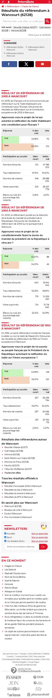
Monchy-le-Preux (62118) (16, 462)
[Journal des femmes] (13, 677)
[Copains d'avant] (13, 689)
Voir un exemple (39, 533)
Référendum (13, 6)
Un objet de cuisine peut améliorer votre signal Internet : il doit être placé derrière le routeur (26, 635)
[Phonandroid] (38, 694)
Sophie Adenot (12, 580)
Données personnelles (11, 659)
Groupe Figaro (33, 662)
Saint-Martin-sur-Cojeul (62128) (19, 458)
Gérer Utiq (45, 659)
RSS (30, 657)
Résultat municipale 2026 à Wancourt (23, 486)
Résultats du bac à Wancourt (18, 490)
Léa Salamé (10, 569)
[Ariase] (13, 694)
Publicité (45, 654)
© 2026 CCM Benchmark (26, 665)
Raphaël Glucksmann (15, 573)
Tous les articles (21, 657)
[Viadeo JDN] (38, 689)
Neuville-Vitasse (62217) (25, 27)
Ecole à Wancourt (13, 513)
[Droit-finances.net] (38, 683)
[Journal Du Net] (13, 683)
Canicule (9, 584)
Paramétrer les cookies (31, 659)
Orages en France (13, 566)
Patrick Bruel (11, 587)
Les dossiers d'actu (15, 541)
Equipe (23, 654)
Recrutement (39, 657)
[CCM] (38, 677)
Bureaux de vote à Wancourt (18, 510)
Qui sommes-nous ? (11, 654)
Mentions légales (19, 662)
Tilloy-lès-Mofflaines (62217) (18, 469)
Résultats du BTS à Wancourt (18, 497)
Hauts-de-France (30, 6)
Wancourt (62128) (12, 506)
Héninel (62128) (18, 30)
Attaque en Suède (13, 591)
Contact (10, 657)
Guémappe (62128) (13, 451)
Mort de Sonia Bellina (15, 577)
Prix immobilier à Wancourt (18, 517)
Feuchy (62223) (11, 465)
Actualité (10, 533)
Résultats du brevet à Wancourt (19, 493)
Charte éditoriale (34, 654)
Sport (9, 537)
